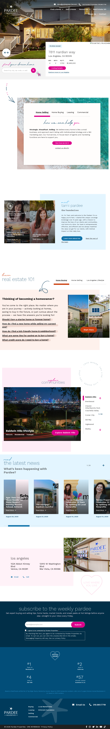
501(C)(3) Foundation (46, 710)
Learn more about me (72, 238)
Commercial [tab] (82, 112)
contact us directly (62, 148)
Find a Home (55, 9)
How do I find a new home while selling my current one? (29, 325)
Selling (30, 713)
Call (27, 577)
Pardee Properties (11, 9)
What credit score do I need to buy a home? (25, 339)
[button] (62, 9)
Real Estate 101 (99, 9)
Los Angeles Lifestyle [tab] (95, 280)
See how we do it (62, 143)
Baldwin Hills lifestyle (20, 430)
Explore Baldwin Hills (65, 432)
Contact (102, 14)
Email (16, 577)
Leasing (30, 710)
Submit (78, 625)
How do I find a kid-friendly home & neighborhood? (29, 331)
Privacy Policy (47, 727)
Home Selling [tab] (42, 112)
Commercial (30, 716)
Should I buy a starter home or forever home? (26, 319)
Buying (30, 707)
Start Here (89, 330)
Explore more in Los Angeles (58, 72)
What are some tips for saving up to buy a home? (28, 335)
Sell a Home (71, 9)
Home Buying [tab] (58, 112)
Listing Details (57, 68)
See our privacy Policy (57, 638)
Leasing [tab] (70, 112)
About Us (92, 14)
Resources (83, 9)
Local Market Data (45, 707)
